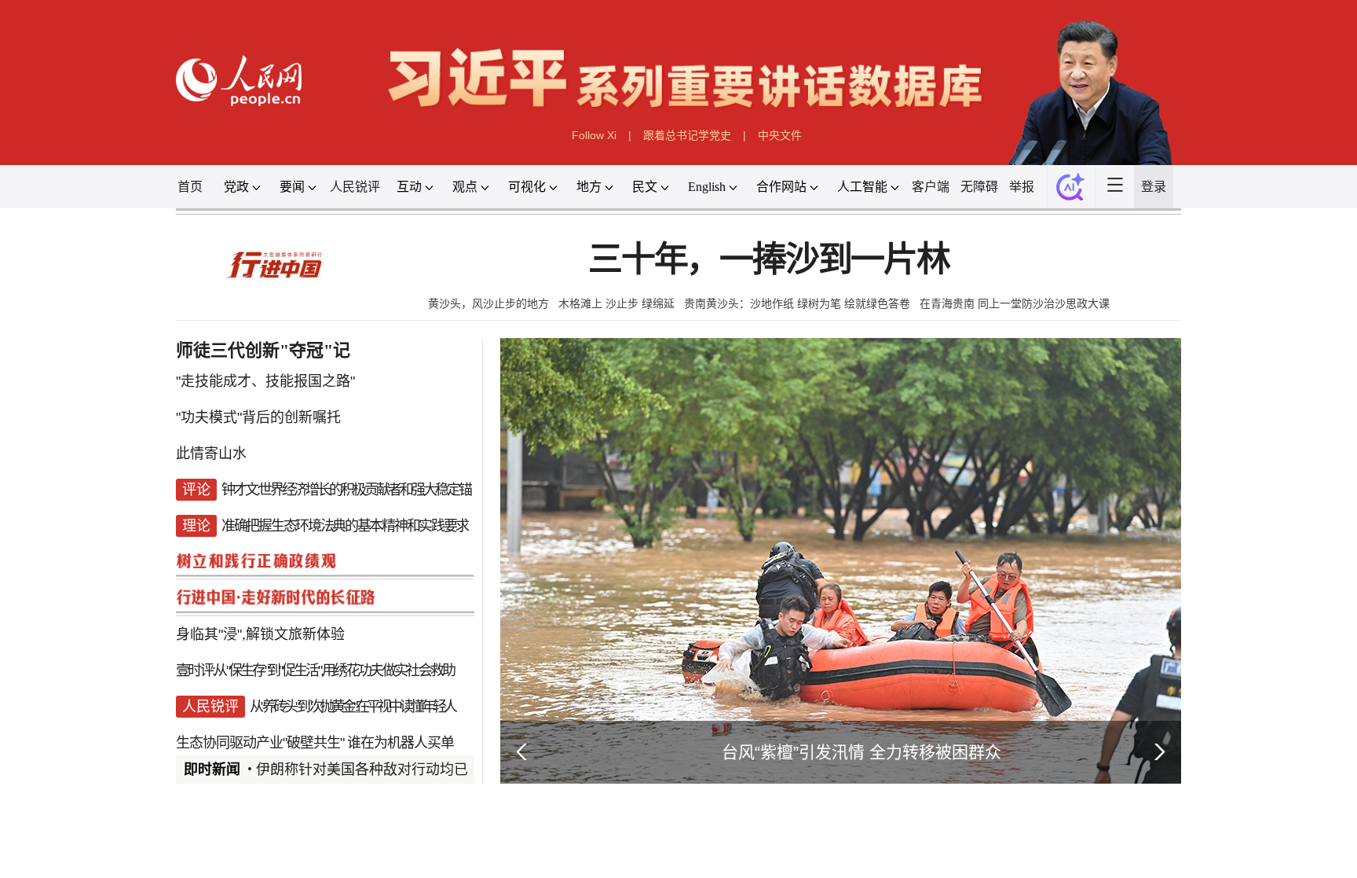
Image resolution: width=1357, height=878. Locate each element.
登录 (1153, 186)
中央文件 (780, 135)
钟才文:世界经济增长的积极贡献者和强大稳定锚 (345, 490)
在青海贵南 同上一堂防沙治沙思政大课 (1015, 303)
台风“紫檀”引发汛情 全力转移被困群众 (861, 752)
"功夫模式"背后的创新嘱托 (258, 417)
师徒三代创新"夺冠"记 (263, 350)
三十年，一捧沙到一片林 (768, 260)
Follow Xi (594, 135)
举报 (1021, 186)
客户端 (930, 186)
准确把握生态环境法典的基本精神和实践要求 (344, 526)
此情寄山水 (211, 453)
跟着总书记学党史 (687, 135)
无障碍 (979, 186)
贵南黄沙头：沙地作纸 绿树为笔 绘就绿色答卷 (797, 303)
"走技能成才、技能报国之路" (265, 381)
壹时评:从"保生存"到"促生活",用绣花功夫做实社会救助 (315, 670)
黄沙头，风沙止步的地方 (488, 303)
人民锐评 (355, 186)
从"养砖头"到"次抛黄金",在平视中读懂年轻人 (352, 707)
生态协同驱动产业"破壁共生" (260, 743)
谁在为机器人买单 (400, 743)
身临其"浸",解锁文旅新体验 (260, 634)
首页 (190, 186)
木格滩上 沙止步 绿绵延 (616, 303)
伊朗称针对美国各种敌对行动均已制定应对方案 (404, 769)
